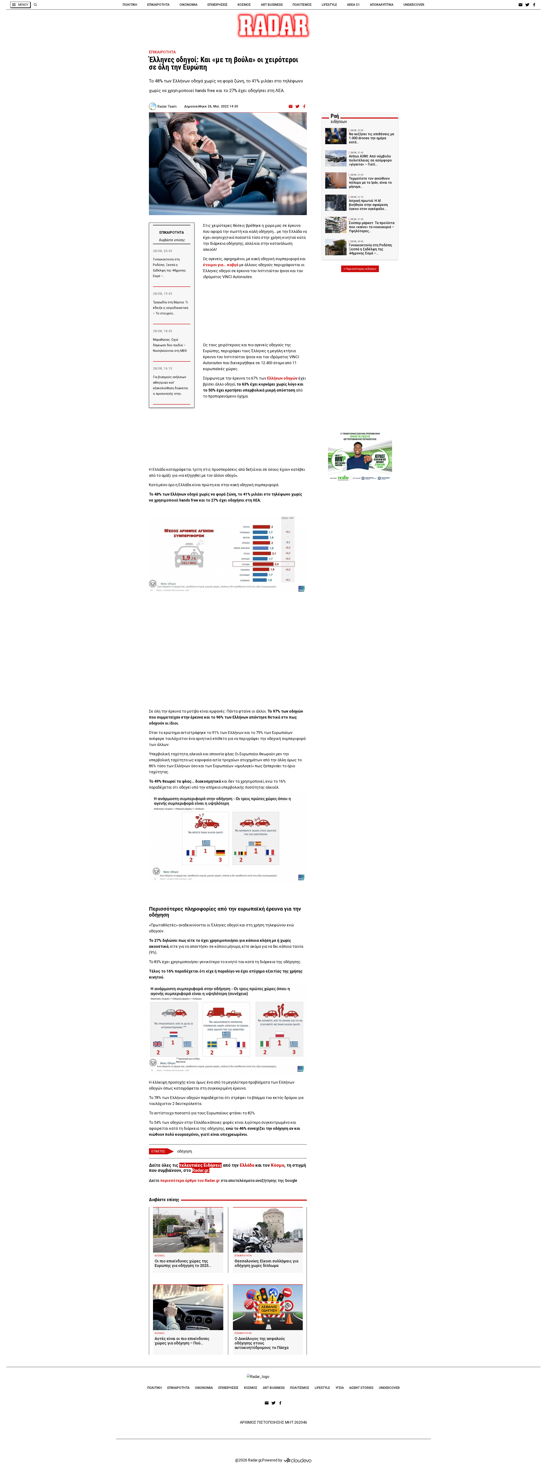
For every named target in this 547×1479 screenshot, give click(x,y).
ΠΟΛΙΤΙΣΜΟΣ (302, 5)
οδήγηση (184, 1151)
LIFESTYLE (329, 5)
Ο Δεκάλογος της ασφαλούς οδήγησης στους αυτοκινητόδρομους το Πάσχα (261, 1343)
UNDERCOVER (413, 5)
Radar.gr (200, 1170)
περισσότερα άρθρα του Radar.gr (190, 1180)
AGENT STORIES (361, 1388)
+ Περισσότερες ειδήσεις (360, 268)
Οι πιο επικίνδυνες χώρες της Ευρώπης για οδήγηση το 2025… (183, 1263)
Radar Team (167, 106)
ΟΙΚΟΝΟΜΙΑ (188, 5)
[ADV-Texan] (360, 456)
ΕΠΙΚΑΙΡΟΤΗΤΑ (158, 5)
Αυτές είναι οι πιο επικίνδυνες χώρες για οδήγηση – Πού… (182, 1340)
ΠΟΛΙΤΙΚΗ (130, 5)
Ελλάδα (247, 1165)
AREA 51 (353, 5)
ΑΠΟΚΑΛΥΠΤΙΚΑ (381, 5)
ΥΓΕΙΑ (339, 1388)
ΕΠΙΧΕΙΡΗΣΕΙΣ (217, 5)
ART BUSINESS (272, 5)
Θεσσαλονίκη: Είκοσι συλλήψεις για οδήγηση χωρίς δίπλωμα (266, 1263)
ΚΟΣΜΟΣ (244, 5)
